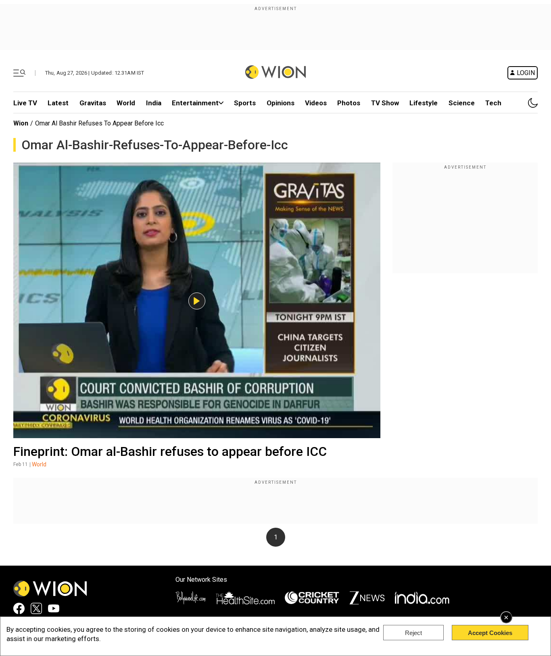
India (153, 103)
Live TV (25, 103)
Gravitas (92, 103)
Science (462, 103)
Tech (493, 103)
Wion (20, 123)
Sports (245, 103)
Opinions (280, 103)
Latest (58, 103)
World (126, 103)
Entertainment (195, 103)
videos (316, 103)
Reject (413, 632)
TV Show (385, 103)
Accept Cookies (490, 632)
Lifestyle (423, 103)
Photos (348, 103)
